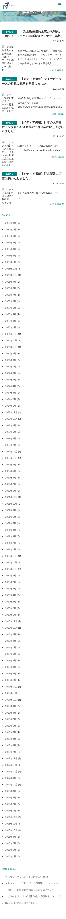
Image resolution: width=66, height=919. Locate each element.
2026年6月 (10, 236)
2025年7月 (10, 294)
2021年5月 (10, 523)
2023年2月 (10, 445)
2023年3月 (10, 438)
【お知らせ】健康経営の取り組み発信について (29, 890)
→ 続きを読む (56, 70)
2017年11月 (11, 765)
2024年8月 (10, 360)
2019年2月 (10, 673)
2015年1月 (10, 856)
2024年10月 (11, 347)
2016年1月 (10, 810)
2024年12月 (11, 334)
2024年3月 (10, 392)
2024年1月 (10, 405)
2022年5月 (10, 471)
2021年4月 (10, 530)
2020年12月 (11, 556)
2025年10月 (11, 275)
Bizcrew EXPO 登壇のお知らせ (21, 903)
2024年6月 (10, 373)
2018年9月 (10, 706)
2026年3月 (10, 255)
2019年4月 (10, 660)
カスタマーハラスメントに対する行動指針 (27, 877)
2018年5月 (10, 732)
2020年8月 (10, 575)
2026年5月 (10, 242)
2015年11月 (11, 823)
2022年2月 (10, 484)
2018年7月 (10, 719)
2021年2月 (10, 543)
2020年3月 (10, 601)
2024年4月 (10, 386)
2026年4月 (10, 249)
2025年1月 (10, 327)
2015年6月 (10, 849)
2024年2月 (10, 399)
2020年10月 (11, 569)
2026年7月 (10, 229)
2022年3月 (10, 477)
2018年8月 (10, 712)
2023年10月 (11, 418)
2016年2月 (10, 804)
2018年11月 (11, 693)
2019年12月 (11, 621)
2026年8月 (10, 223)
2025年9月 (10, 281)
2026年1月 (10, 262)
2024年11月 (11, 340)
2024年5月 (10, 379)
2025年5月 (10, 308)
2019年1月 (10, 680)
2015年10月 (11, 830)
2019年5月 (10, 654)
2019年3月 (10, 667)
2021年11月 (11, 503)
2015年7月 (10, 843)
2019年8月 (10, 641)
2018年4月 (10, 739)
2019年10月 (11, 627)
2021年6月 (10, 517)
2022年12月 (11, 451)
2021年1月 (10, 549)
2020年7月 (10, 582)
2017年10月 (11, 771)
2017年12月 (11, 758)
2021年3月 (10, 536)
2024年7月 (10, 366)
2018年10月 (11, 699)
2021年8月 (10, 510)
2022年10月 (11, 458)
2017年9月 (10, 778)
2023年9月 (10, 425)
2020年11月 (11, 562)
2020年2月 (10, 608)
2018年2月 (10, 752)
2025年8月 (10, 288)
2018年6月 (10, 725)
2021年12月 (11, 497)
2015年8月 (10, 836)
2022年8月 (10, 464)
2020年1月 (10, 614)
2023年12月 (11, 412)
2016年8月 (10, 791)
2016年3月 (10, 797)
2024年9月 (10, 353)
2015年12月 (11, 817)
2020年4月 (10, 595)
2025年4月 (10, 314)
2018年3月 (10, 745)
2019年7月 (10, 647)
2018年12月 (11, 686)
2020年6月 (10, 588)
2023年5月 (10, 432)
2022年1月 (10, 490)
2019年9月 (10, 634)
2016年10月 (11, 784)
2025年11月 (11, 268)
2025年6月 (10, 301)
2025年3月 (10, 321)
